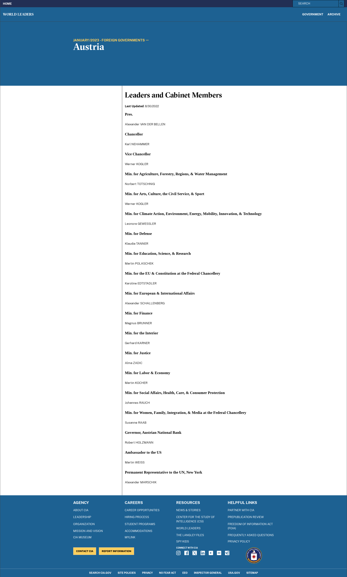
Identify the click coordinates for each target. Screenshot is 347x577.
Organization (84, 524)
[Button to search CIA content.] (341, 3)
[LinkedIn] (203, 554)
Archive (333, 14)
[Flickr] (219, 554)
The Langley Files (190, 535)
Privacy (147, 572)
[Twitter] (195, 554)
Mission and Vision (88, 531)
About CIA (80, 510)
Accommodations (138, 531)
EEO (185, 572)
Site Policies (127, 572)
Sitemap (252, 572)
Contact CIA (84, 551)
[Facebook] (187, 554)
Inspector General (208, 572)
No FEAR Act (167, 572)
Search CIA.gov (100, 572)
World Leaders (18, 14)
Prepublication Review (246, 517)
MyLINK (130, 537)
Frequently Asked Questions (251, 535)
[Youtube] (211, 554)
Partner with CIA (241, 510)
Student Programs (140, 524)
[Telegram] (227, 554)
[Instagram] (179, 554)
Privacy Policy (239, 541)
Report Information (116, 551)
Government (312, 14)
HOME (7, 3)
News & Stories (188, 510)
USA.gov (234, 572)
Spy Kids (182, 541)
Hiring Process (137, 517)
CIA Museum (82, 537)
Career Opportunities (142, 510)
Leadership (82, 517)
